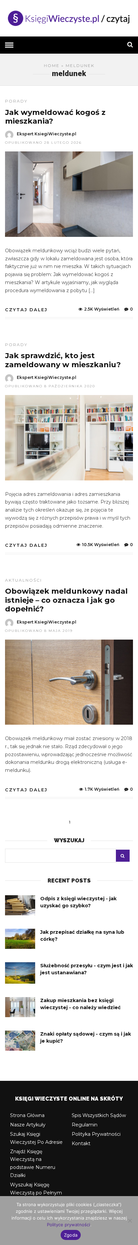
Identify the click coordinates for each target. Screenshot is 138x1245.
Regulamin (84, 1125)
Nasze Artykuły (28, 1125)
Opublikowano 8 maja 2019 (39, 631)
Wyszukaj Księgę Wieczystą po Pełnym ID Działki (36, 1193)
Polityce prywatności (68, 1224)
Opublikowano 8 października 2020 (50, 386)
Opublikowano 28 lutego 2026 (43, 142)
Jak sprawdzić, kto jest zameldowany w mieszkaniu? (63, 360)
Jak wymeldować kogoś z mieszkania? (55, 117)
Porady (16, 101)
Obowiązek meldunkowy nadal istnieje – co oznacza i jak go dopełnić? (66, 600)
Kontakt (81, 1143)
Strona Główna (27, 1115)
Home (52, 65)
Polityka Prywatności (96, 1134)
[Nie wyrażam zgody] (129, 1220)
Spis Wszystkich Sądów (99, 1115)
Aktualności (23, 580)
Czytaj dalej (26, 309)
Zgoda (70, 1235)
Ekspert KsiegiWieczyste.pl (46, 133)
